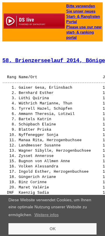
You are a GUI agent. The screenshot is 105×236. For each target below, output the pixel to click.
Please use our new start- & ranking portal (84, 32)
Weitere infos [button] (46, 214)
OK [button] (53, 228)
